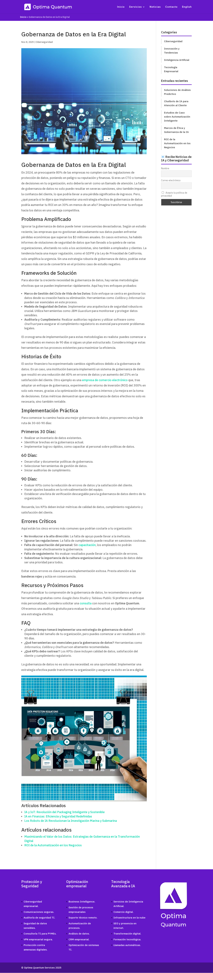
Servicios (135, 7)
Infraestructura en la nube (129, 917)
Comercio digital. (123, 911)
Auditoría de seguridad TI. (39, 917)
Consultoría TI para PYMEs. (40, 933)
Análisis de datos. (79, 933)
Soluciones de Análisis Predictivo (177, 92)
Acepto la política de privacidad (174, 194)
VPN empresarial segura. (38, 939)
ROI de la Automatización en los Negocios (53, 845)
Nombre (165, 168)
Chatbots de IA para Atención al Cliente (176, 103)
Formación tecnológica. (127, 939)
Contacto (171, 7)
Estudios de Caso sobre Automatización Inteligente (177, 116)
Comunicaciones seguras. (39, 911)
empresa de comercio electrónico (105, 380)
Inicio (121, 7)
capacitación (87, 545)
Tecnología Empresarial (171, 69)
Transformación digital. (127, 933)
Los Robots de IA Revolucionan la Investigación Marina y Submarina (70, 821)
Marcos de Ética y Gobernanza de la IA (176, 130)
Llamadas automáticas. (127, 945)
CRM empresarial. (79, 939)
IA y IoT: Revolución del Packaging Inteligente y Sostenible (64, 812)
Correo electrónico (171, 180)
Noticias (155, 7)
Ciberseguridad (44, 42)
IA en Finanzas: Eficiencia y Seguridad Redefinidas (58, 816)
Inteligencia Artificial (176, 60)
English (187, 7)
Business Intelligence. (82, 901)
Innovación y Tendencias (172, 50)
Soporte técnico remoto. (83, 917)
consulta (86, 603)
